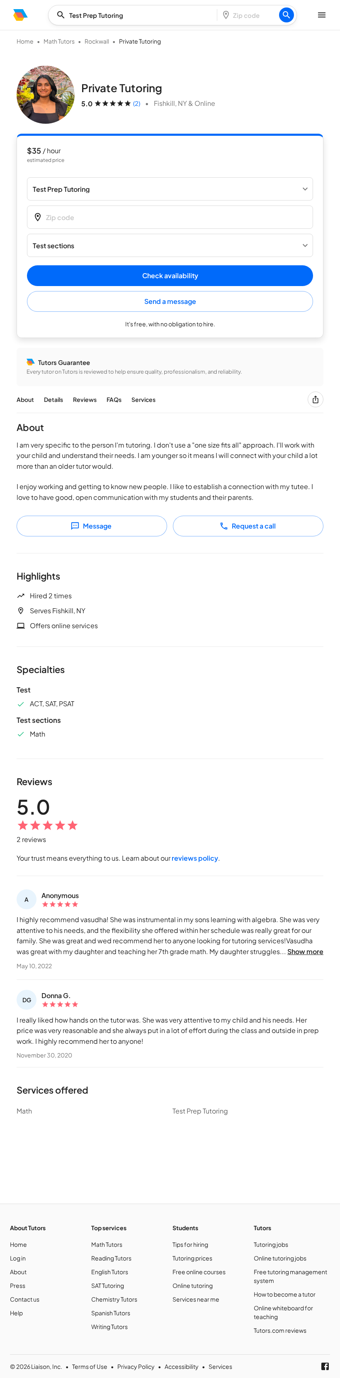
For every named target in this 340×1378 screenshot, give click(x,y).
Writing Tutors (109, 1326)
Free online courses (199, 1271)
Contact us (24, 1299)
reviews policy (195, 858)
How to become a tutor (285, 1294)
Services (143, 399)
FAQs (114, 399)
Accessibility (182, 1366)
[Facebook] (325, 1366)
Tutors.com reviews (280, 1330)
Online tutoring (192, 1285)
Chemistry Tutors (114, 1299)
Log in (18, 1258)
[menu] (20, 15)
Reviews (85, 399)
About (25, 399)
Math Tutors (59, 41)
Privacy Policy (136, 1366)
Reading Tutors (111, 1258)
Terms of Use (89, 1366)
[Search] (286, 14)
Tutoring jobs (271, 1244)
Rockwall (97, 41)
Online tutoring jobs (280, 1258)
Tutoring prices (192, 1258)
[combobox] (135, 15)
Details (53, 399)
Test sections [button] (53, 245)
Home (25, 41)
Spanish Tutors (110, 1313)
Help (16, 1313)
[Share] (315, 399)
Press (17, 1285)
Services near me (195, 1299)
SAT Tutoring (107, 1285)
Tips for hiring (190, 1244)
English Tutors (109, 1271)
